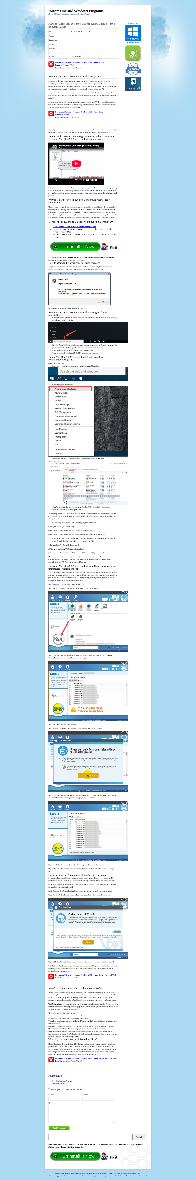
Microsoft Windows (58, 1084)
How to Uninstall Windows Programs (75, 12)
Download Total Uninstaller (62, 584)
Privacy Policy (137, 1173)
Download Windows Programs (62, 1081)
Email (85, 1095)
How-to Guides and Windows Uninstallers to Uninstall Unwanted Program (110, 1173)
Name (51, 1095)
